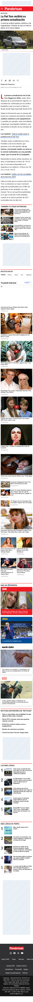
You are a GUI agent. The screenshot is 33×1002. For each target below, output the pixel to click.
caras (16, 590)
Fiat (22, 275)
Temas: (3, 275)
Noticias (21, 959)
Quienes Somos (21, 966)
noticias (16, 619)
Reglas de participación (13, 973)
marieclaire (16, 648)
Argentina (28, 275)
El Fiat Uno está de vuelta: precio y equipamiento (14, 725)
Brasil (16, 275)
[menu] (2, 9)
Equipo (26, 969)
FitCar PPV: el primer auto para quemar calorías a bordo (15, 720)
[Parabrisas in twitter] (18, 953)
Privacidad (18, 969)
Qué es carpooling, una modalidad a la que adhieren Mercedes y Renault (16, 715)
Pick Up (10, 275)
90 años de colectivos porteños (13, 729)
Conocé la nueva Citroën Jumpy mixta (15, 732)
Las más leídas (7, 765)
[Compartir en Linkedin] (14, 80)
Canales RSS (10, 966)
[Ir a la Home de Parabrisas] (13, 9)
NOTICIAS (4, 13)
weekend (16, 679)
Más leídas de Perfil (10, 824)
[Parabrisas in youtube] (22, 953)
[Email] (18, 80)
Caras (14, 959)
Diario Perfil (5, 959)
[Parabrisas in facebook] (14, 953)
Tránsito (24, 973)
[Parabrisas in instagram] (11, 953)
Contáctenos (9, 969)
